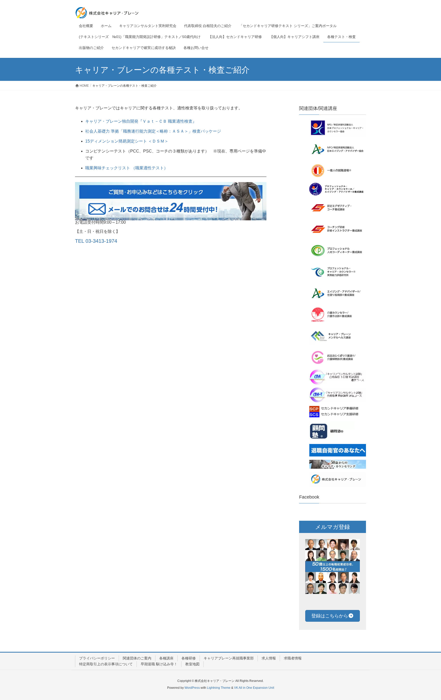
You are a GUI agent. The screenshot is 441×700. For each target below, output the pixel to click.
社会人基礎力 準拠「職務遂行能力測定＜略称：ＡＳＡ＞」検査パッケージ (153, 131)
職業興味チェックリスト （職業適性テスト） (126, 168)
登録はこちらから (329, 615)
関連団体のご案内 (137, 658)
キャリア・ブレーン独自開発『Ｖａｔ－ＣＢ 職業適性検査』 (141, 121)
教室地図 (192, 664)
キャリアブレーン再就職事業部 (229, 658)
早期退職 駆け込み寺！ (159, 664)
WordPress (192, 688)
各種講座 (166, 658)
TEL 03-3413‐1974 (96, 241)
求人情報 (269, 658)
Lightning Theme (218, 688)
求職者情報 (293, 658)
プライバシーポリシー (97, 658)
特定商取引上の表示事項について (106, 664)
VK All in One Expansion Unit (254, 688)
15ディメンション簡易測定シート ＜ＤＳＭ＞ (126, 141)
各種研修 (188, 658)
